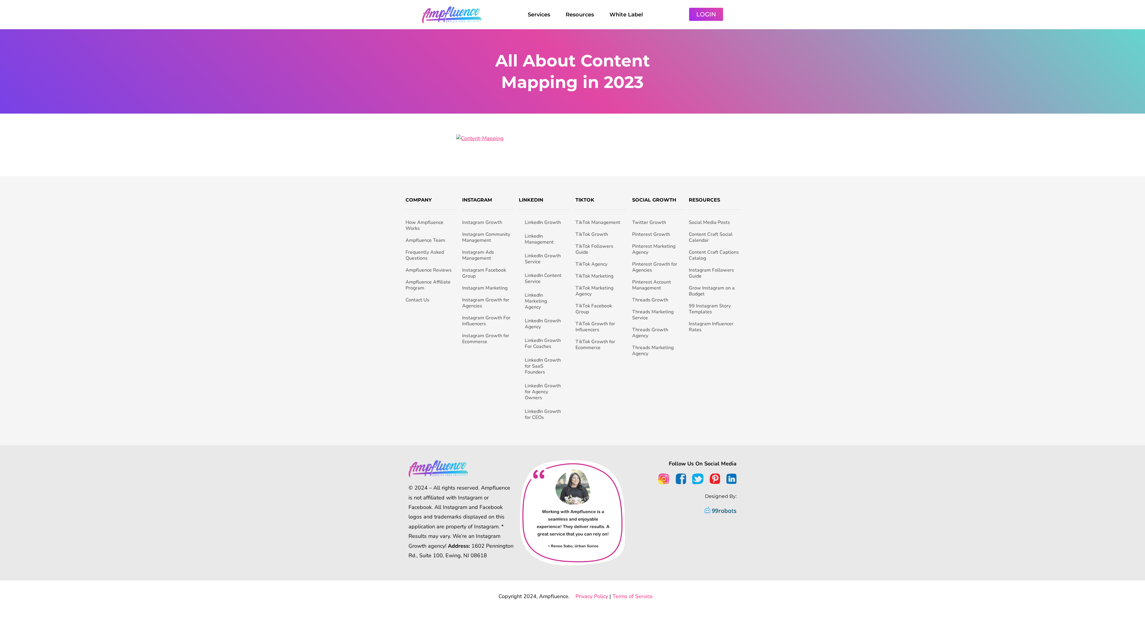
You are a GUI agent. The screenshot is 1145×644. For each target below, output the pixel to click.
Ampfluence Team (425, 240)
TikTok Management (597, 222)
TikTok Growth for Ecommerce (595, 344)
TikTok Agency (591, 264)
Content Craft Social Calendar (711, 237)
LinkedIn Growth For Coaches (543, 343)
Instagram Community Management (486, 237)
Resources (580, 14)
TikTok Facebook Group (593, 309)
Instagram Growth (482, 222)
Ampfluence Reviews (429, 270)
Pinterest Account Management (651, 285)
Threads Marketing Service (653, 315)
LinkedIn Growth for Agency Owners (543, 392)
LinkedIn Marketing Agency (536, 301)
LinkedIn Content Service (543, 278)
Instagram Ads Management (478, 255)
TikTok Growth (591, 234)
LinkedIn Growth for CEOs (543, 414)
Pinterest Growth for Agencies (654, 267)
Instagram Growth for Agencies (485, 303)
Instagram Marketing (484, 288)
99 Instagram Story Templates (710, 309)
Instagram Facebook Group (484, 273)
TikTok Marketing (594, 276)
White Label (626, 14)
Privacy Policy (591, 596)
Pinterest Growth (651, 234)
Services (539, 14)
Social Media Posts (709, 222)
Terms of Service (632, 596)
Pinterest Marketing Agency (653, 249)
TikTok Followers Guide (594, 249)
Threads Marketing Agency (653, 350)
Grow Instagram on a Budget (712, 291)
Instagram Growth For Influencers (486, 321)
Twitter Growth (649, 222)
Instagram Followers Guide (711, 273)
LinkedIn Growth (543, 222)
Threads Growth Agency (650, 332)
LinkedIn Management (539, 239)
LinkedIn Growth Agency (543, 324)
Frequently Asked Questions (425, 255)
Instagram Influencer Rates (711, 327)
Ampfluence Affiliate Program (428, 285)
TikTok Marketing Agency (594, 291)
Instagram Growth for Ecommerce (485, 338)
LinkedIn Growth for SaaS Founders (543, 366)
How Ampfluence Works (424, 225)
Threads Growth (650, 300)
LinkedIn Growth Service (543, 259)
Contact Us (417, 300)
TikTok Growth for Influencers (595, 327)
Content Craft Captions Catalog (714, 255)
